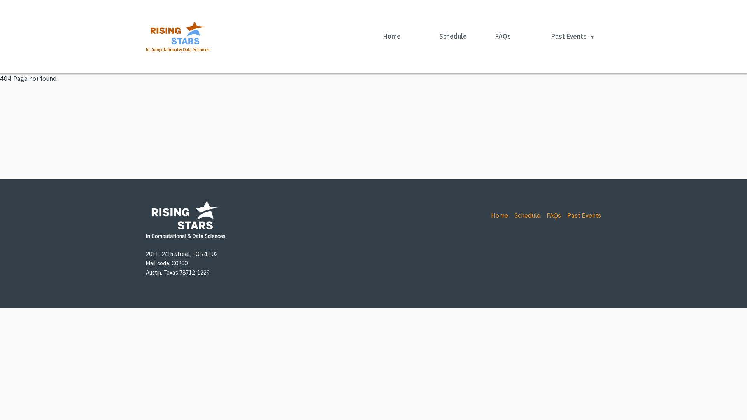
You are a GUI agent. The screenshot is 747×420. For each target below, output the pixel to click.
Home (392, 36)
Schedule (453, 36)
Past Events (569, 36)
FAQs (503, 36)
